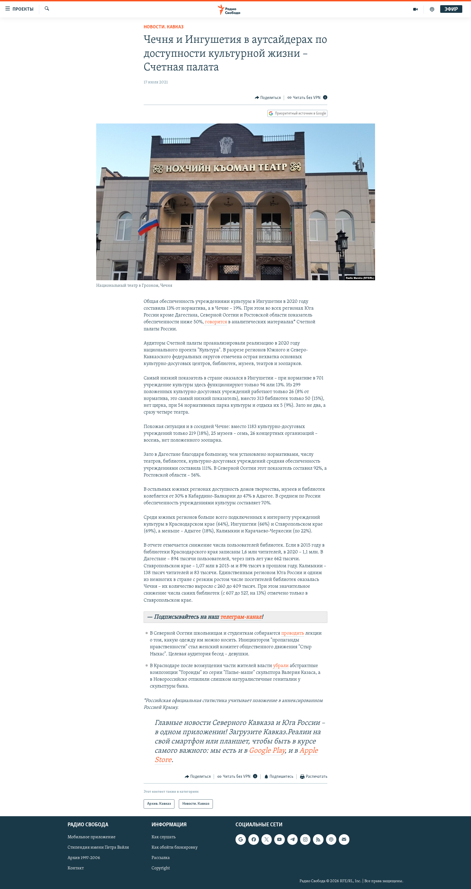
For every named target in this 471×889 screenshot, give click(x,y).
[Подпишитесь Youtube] (279, 839)
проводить (292, 633)
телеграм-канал (240, 617)
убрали (280, 666)
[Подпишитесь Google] (240, 839)
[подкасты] (432, 9)
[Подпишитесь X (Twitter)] (266, 839)
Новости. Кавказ (163, 27)
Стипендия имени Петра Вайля (98, 848)
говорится (215, 322)
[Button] (268, 97)
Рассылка (161, 858)
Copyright (161, 868)
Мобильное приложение (92, 837)
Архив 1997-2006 (84, 858)
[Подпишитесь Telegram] (292, 839)
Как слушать (164, 837)
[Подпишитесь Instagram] (305, 839)
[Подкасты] (331, 839)
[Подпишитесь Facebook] (253, 839)
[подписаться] (344, 839)
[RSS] (318, 839)
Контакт (76, 868)
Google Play (267, 751)
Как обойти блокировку (175, 848)
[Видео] (415, 9)
